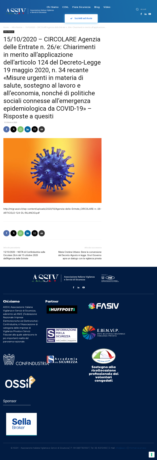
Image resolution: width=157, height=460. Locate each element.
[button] (137, 9)
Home (6, 27)
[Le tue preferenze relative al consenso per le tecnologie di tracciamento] (152, 455)
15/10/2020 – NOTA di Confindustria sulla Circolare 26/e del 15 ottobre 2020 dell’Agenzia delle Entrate (24, 255)
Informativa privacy (137, 448)
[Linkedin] (145, 14)
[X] (13, 129)
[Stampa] (42, 129)
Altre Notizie (17, 27)
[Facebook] (141, 14)
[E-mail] (35, 129)
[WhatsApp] (20, 129)
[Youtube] (150, 14)
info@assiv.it (121, 448)
